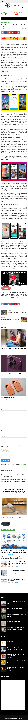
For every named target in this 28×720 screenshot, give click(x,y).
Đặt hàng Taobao (13, 481)
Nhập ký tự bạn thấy (4, 453)
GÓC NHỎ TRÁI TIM (5, 676)
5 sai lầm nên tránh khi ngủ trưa (14, 608)
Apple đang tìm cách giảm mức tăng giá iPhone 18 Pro (13, 374)
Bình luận (3, 409)
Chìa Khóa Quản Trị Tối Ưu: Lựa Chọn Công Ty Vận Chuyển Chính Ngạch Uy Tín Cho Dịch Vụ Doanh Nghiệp (13, 551)
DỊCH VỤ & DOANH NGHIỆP (8, 529)
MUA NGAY (6, 288)
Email (2, 430)
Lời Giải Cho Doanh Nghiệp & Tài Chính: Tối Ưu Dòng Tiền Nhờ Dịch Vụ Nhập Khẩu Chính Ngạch (17, 563)
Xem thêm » (25, 529)
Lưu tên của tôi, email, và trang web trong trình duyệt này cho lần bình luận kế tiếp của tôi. (13, 446)
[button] (2, 1)
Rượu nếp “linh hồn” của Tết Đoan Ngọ (10, 319)
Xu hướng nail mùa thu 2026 (13, 621)
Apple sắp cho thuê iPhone (7, 397)
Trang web (3, 436)
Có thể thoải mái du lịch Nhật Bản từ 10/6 (17, 312)
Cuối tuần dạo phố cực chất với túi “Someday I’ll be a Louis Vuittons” (15, 648)
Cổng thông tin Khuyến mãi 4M (17, 718)
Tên (2, 424)
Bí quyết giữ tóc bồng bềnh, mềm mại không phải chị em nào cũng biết (15, 628)
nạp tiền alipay (18, 474)
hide (7, 71)
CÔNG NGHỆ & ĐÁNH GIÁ (6, 22)
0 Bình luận (10, 554)
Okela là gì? (10, 641)
